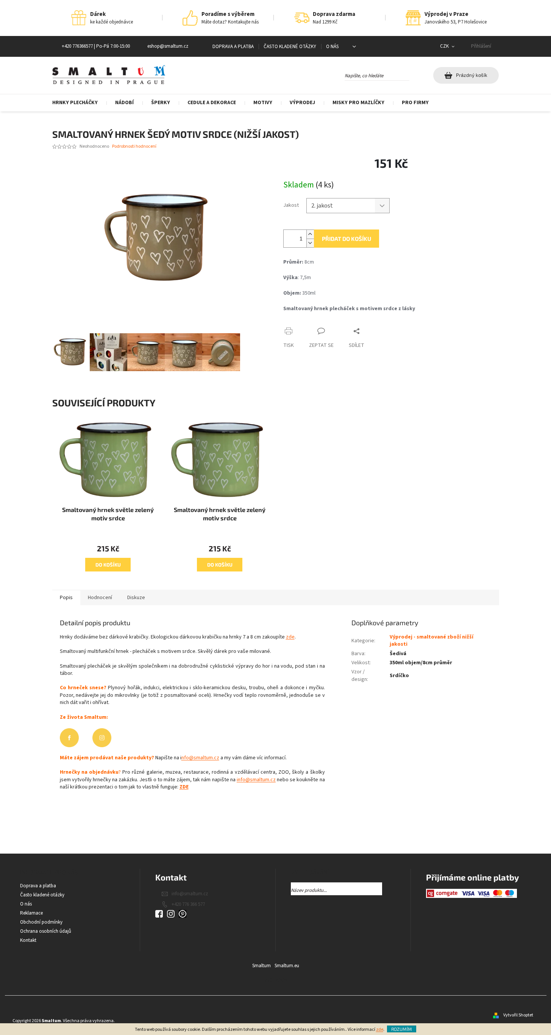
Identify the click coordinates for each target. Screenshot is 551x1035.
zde (379, 1029)
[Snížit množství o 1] (310, 243)
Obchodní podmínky (41, 922)
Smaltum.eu (287, 965)
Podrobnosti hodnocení (134, 147)
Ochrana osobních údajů (45, 931)
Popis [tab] (66, 597)
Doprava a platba (233, 46)
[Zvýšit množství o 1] (310, 234)
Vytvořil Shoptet (518, 1015)
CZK (445, 46)
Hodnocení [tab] (100, 597)
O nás (332, 46)
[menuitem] (79, 102)
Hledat (416, 74)
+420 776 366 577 (188, 904)
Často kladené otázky (290, 46)
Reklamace (31, 913)
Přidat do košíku (346, 238)
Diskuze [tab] (136, 597)
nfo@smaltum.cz (200, 758)
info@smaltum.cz (256, 780)
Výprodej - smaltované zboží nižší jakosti (431, 640)
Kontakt (28, 940)
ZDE (184, 787)
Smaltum (261, 965)
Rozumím (401, 1029)
